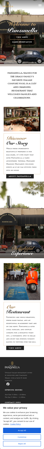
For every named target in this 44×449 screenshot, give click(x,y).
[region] (22, 426)
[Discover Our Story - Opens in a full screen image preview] (22, 131)
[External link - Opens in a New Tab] (8, 384)
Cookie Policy (15, 424)
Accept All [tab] (22, 430)
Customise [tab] (22, 437)
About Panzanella (20, 176)
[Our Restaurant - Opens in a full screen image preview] (22, 299)
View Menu (22, 37)
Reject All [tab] (22, 443)
